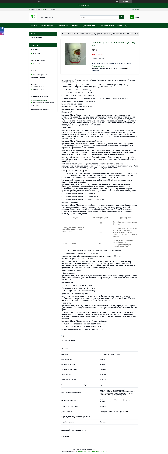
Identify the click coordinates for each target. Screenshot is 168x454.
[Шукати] (121, 17)
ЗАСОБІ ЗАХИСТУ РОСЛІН (75, 34)
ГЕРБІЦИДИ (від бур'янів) (94, 34)
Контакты (75, 25)
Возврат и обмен (107, 25)
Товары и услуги (47, 25)
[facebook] (61, 336)
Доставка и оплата (90, 25)
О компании (63, 25)
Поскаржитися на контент (84, 451)
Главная (34, 25)
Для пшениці (108, 34)
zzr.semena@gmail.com (40, 100)
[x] (63, 336)
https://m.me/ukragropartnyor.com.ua (43, 102)
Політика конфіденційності (99, 451)
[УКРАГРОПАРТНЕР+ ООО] (33, 21)
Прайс (119, 25)
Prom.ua (93, 449)
